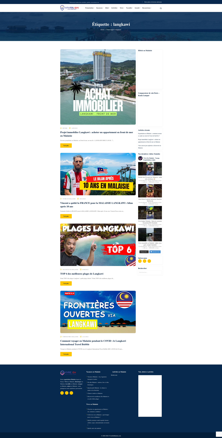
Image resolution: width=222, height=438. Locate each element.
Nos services (146, 8)
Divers (65, 128)
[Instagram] (149, 261)
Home (102, 29)
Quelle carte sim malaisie (94, 428)
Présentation (89, 8)
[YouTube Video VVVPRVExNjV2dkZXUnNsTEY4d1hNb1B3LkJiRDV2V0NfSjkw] (150, 234)
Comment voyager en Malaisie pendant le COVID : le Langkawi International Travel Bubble (93, 342)
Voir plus (66, 145)
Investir (137, 8)
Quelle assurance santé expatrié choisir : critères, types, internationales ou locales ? (98, 422)
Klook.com (114, 375)
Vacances (99, 8)
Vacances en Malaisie (70, 269)
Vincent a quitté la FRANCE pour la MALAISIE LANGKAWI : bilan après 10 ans (96, 204)
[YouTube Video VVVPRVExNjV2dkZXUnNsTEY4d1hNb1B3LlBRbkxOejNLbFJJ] (150, 212)
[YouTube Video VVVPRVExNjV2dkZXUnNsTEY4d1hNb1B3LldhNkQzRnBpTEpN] (150, 190)
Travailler (129, 8)
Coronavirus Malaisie (70, 336)
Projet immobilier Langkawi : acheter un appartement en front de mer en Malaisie (96, 133)
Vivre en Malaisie (69, 199)
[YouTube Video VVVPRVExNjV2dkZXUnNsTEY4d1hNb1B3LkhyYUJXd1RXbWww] (150, 168)
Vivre (121, 8)
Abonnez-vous (156, 251)
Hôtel (107, 8)
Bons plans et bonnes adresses (153, 2)
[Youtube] (144, 261)
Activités (114, 8)
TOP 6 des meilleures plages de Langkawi (81, 273)
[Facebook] (140, 261)
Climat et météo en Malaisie (95, 393)
